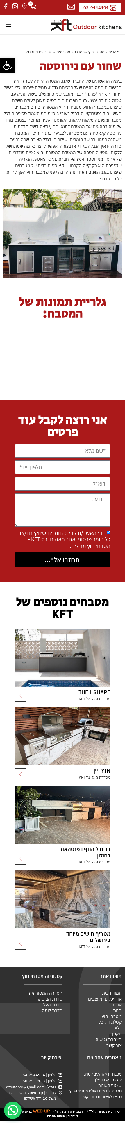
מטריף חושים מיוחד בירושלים (88, 936)
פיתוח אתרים (56, 1116)
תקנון (117, 1033)
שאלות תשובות (110, 1085)
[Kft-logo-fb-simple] (6, 6)
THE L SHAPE (94, 692)
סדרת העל (53, 1004)
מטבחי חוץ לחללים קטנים (102, 1074)
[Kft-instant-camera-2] (15, 6)
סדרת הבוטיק (50, 999)
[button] (7, 65)
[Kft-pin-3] (24, 6)
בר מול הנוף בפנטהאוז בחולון (85, 852)
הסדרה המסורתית (70, 52)
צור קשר (114, 1045)
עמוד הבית (112, 993)
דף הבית (115, 52)
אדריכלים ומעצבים (105, 999)
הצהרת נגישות (108, 1039)
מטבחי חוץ (96, 52)
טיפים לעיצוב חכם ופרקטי (102, 1096)
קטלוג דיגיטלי (109, 1022)
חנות (117, 1010)
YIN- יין (102, 770)
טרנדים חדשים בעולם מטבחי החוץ (95, 1091)
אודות (116, 1004)
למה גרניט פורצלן (108, 1079)
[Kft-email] (71, 7)
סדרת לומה (52, 1010)
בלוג (118, 1028)
